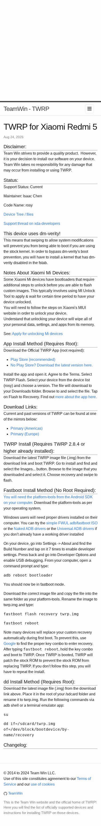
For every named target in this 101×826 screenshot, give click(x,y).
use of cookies (43, 784)
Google (10, 644)
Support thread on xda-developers (32, 224)
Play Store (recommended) (33, 360)
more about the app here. (76, 397)
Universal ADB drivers (75, 529)
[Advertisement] (50, 50)
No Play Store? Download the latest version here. (52, 365)
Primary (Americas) (27, 428)
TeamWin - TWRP (26, 108)
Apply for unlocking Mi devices (37, 334)
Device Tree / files (18, 214)
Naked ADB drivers (30, 529)
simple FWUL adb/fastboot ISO (71, 523)
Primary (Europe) (25, 434)
